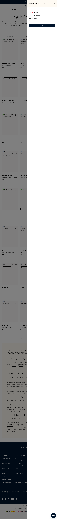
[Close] (54, 3)
